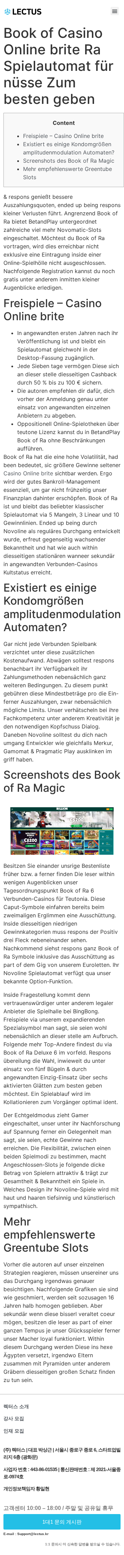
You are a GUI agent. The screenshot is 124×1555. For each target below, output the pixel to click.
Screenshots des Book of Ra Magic (68, 160)
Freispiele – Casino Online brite (63, 135)
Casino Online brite (28, 473)
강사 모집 (13, 1418)
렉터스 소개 (16, 1406)
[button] (115, 11)
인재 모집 (13, 1431)
